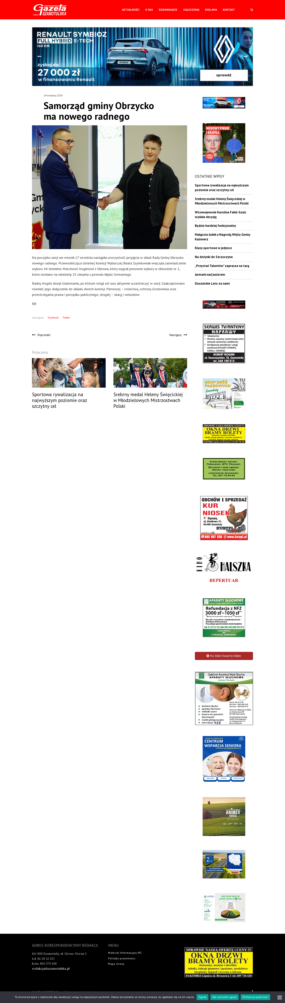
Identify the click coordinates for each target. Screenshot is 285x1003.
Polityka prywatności (122, 977)
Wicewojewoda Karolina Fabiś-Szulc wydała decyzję (220, 214)
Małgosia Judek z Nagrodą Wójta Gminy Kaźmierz (222, 236)
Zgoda (202, 997)
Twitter (66, 317)
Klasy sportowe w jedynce (213, 248)
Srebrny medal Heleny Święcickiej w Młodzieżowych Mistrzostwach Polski (222, 201)
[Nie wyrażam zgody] (279, 997)
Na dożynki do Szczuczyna (214, 257)
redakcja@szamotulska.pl (51, 987)
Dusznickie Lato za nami (212, 283)
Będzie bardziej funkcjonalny (215, 225)
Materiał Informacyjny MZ (125, 971)
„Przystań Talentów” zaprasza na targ (222, 266)
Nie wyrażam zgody (224, 997)
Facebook (53, 317)
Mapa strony (116, 982)
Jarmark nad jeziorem (210, 274)
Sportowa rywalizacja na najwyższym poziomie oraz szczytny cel (222, 187)
